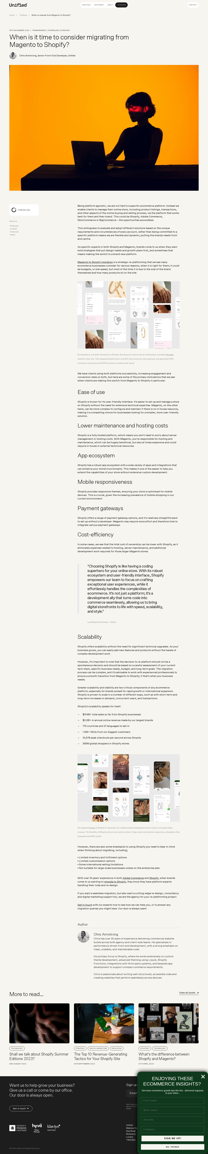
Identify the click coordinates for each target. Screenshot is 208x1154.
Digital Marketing (98, 1048)
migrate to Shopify (115, 882)
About (110, 5)
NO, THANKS (172, 1147)
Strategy (80, 1048)
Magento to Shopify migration (95, 262)
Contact (193, 5)
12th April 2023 (146, 1064)
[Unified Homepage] (18, 5)
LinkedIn (13, 229)
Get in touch (85, 905)
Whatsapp (14, 226)
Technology (17, 1048)
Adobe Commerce (133, 878)
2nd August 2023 (17, 1064)
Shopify (153, 878)
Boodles (170, 355)
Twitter (12, 235)
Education (117, 1048)
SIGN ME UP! (172, 1138)
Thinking (121, 5)
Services (86, 5)
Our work (99, 5)
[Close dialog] (203, 1076)
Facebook (14, 232)
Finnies (92, 828)
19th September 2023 (84, 1064)
